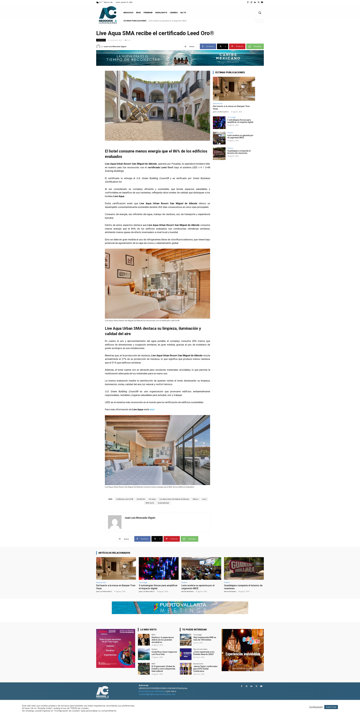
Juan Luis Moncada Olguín (115, 46)
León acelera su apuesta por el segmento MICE (240, 136)
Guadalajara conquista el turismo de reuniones (167, 21)
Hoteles (101, 40)
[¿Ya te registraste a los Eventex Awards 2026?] (186, 654)
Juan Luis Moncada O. (221, 112)
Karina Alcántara (187, 591)
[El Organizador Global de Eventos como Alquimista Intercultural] (144, 669)
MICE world (150, 503)
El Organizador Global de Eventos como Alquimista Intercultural (163, 668)
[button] (260, 13)
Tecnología (231, 117)
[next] (262, 20)
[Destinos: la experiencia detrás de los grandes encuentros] (144, 640)
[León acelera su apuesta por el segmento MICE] (219, 138)
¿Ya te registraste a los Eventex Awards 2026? (203, 653)
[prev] (257, 20)
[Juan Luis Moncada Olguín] (98, 46)
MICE (153, 634)
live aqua (152, 499)
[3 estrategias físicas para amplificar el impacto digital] (219, 122)
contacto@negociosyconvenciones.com (157, 694)
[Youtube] (262, 2)
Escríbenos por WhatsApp (152, 691)
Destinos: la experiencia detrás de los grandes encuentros (163, 639)
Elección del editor (200, 649)
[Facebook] (248, 2)
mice (204, 499)
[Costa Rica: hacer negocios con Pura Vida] (144, 654)
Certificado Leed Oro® (124, 499)
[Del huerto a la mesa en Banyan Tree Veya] (234, 89)
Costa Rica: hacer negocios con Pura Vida (164, 653)
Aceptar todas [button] (331, 707)
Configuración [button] (316, 707)
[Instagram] (251, 2)
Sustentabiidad (163, 503)
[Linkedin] (255, 2)
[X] (258, 2)
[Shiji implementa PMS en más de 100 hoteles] (186, 640)
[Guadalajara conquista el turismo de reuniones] (219, 153)
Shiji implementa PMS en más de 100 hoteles (204, 638)
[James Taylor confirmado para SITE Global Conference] (186, 669)
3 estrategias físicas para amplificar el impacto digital (240, 121)
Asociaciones (198, 663)
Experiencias (217, 103)
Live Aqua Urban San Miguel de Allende (174, 499)
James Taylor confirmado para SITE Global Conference (205, 668)
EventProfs (141, 499)
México (195, 499)
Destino (230, 132)
